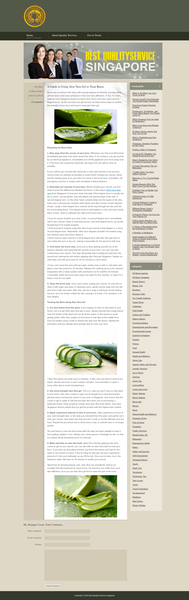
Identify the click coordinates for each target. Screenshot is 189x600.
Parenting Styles (139, 418)
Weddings (136, 497)
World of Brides (139, 505)
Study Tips (137, 468)
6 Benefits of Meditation (142, 233)
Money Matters (138, 398)
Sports (135, 464)
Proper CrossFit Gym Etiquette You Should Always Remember (145, 100)
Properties (136, 427)
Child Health (137, 311)
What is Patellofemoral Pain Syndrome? (144, 138)
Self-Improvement (140, 456)
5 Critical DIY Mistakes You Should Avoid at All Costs (144, 155)
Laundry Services (139, 369)
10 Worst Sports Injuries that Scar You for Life (144, 132)
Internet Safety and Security (144, 364)
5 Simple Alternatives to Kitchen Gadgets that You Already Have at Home (146, 247)
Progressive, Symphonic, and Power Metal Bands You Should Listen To (145, 113)
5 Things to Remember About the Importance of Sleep (144, 228)
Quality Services (139, 431)
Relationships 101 (140, 435)
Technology (137, 472)
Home (34, 36)
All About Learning (140, 273)
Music (135, 410)
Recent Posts (138, 86)
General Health (138, 352)
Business (136, 290)
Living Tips (137, 381)
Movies (135, 406)
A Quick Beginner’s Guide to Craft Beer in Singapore (144, 203)
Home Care (137, 360)
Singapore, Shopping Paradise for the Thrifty (145, 145)
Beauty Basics (37, 91)
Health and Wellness (141, 356)
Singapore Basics (140, 460)
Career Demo (138, 302)
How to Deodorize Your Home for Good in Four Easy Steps (145, 161)
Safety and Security (140, 451)
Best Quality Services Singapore (35, 16)
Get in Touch (94, 35)
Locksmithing (138, 385)
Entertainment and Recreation (145, 327)
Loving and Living (139, 389)
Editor (40, 87)
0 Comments (37, 102)
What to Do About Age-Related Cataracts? (145, 126)
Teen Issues (137, 480)
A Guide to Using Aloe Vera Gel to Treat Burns (75, 87)
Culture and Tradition (141, 315)
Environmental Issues (141, 331)
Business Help (138, 294)
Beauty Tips (137, 286)
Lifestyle (136, 377)
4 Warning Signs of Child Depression (143, 197)
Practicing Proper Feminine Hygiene (144, 106)
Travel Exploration (140, 489)
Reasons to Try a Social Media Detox (145, 179)
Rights (135, 447)
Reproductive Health (141, 443)
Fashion (135, 340)
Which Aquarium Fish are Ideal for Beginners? (145, 120)
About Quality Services (64, 35)
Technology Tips (139, 476)
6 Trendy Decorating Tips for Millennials (144, 167)
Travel (135, 485)
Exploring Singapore (141, 335)
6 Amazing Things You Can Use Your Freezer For (146, 215)
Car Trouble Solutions (141, 298)
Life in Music (137, 373)
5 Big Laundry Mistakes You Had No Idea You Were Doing (144, 222)
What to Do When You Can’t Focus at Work (144, 94)
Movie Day (137, 402)
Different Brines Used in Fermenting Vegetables (142, 209)
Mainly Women (138, 393)
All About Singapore (140, 277)
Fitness (135, 344)
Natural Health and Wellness (144, 414)
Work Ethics (137, 501)
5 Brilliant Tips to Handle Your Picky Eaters (145, 191)
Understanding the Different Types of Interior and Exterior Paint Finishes (144, 239)
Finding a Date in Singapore (144, 150)
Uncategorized (138, 493)
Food (134, 348)
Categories (137, 266)
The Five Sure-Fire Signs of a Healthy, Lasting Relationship (145, 254)
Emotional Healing (140, 323)
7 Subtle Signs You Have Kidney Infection (143, 173)
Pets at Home (138, 422)
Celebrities (136, 306)
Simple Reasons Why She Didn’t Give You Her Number (144, 185)
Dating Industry (138, 319)
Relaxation (136, 439)
